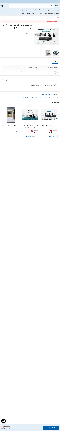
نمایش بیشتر (56, 73)
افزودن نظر (5, 80)
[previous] (57, 122)
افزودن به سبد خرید (50, 428)
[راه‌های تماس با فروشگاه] (3, 421)
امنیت (50, 97)
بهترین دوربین (27, 97)
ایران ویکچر (57, 17)
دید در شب (38, 97)
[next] (3, 122)
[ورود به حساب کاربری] (6, 6)
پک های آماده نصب (48, 17)
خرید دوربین (45, 97)
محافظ (28, 34)
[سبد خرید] (2, 6)
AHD (33, 97)
